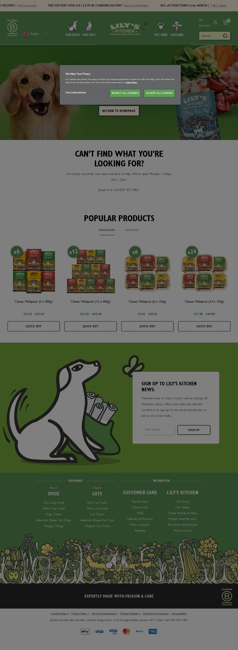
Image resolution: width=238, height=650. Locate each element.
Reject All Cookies (125, 93)
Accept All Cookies (159, 93)
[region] (120, 85)
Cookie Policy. (131, 82)
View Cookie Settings (75, 92)
